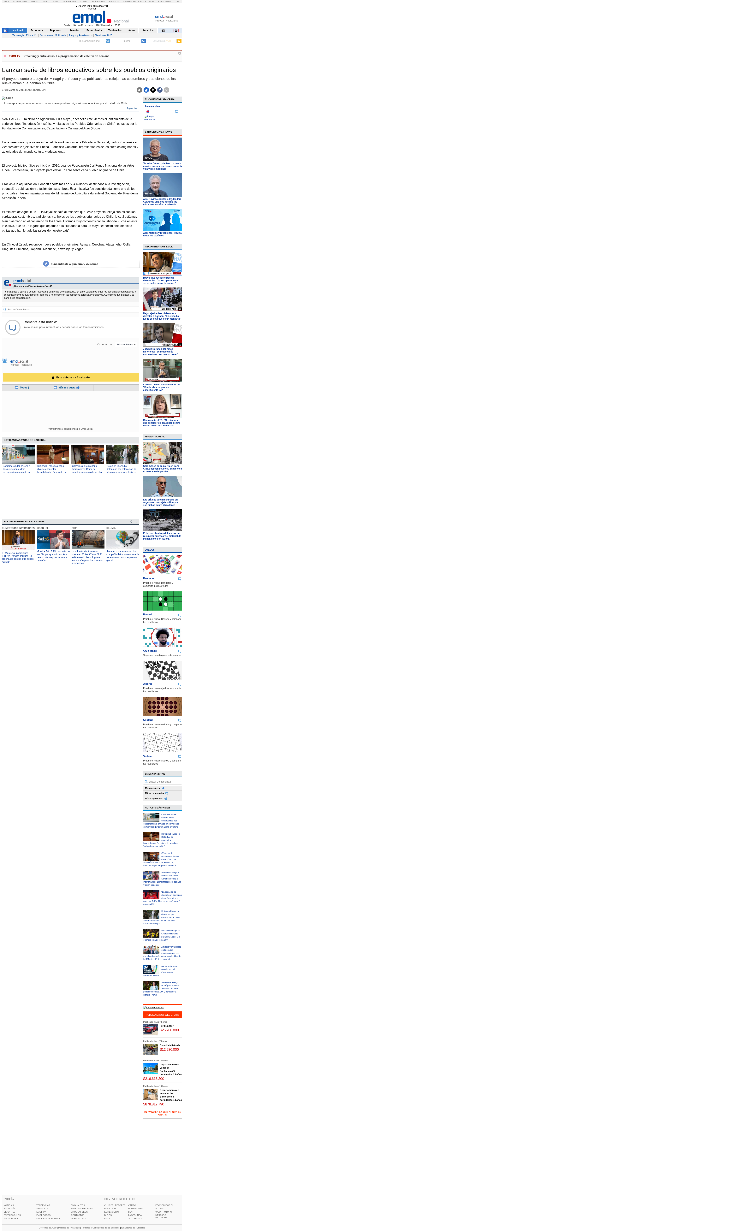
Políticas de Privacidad (69, 1228)
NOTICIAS (9, 1205)
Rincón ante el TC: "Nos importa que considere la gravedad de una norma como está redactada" (161, 423)
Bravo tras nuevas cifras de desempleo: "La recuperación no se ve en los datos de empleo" (161, 280)
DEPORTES (9, 1212)
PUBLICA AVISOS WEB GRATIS (162, 1015)
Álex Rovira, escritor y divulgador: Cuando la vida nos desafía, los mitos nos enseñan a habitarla (162, 202)
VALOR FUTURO (163, 1212)
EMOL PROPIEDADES (82, 1208)
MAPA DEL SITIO (79, 1218)
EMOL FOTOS (43, 1215)
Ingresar (159, 20)
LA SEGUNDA (135, 1215)
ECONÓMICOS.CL (164, 1205)
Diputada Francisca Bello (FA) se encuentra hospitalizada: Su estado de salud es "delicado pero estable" (52, 472)
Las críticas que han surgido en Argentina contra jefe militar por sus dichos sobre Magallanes (160, 502)
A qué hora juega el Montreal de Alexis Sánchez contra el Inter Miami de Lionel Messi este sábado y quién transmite (162, 878)
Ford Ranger (167, 1026)
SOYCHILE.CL (135, 1218)
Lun (177, 2)
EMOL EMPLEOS (79, 1212)
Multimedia (61, 35)
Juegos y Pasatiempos (80, 35)
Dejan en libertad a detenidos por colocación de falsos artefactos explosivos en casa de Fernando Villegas (121, 472)
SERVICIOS (42, 1208)
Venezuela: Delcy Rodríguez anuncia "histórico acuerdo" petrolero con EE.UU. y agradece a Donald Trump (161, 988)
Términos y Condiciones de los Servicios (100, 1228)
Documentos (46, 35)
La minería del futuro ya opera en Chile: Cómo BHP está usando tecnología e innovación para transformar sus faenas (87, 557)
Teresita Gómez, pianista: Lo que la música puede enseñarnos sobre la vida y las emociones (162, 166)
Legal (45, 2)
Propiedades (98, 2)
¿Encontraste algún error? (74, 263)
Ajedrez (147, 683)
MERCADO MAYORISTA (161, 1216)
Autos (83, 2)
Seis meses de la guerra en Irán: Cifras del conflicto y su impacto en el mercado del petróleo (162, 469)
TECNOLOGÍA (11, 1218)
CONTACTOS (77, 1215)
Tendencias (115, 30)
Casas (151, 2)
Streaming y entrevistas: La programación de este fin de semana (66, 56)
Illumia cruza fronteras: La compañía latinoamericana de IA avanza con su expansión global (122, 556)
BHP (74, 528)
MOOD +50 (43, 528)
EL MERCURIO (111, 1212)
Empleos (114, 2)
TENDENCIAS (43, 1205)
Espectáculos (94, 30)
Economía (37, 30)
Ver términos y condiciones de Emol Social (70, 429)
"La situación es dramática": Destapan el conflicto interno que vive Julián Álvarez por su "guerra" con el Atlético (162, 898)
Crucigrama (150, 650)
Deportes (55, 30)
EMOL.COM (110, 1208)
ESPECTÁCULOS (12, 1215)
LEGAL (107, 1218)
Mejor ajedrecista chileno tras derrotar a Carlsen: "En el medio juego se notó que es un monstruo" (162, 316)
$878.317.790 (153, 1104)
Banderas (148, 578)
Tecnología (18, 35)
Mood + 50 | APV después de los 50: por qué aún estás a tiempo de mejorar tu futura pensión (53, 556)
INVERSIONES (135, 1208)
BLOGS (108, 1215)
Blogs (34, 2)
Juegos (150, 549)
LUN (130, 1212)
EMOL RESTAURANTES (48, 1218)
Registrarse (172, 20)
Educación (31, 35)
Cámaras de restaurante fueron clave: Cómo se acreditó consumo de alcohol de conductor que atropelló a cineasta (87, 472)
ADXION (159, 1208)
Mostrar (92, 8)
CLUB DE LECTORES (114, 1205)
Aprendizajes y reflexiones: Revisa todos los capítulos (162, 234)
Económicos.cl (131, 2)
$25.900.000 (169, 1030)
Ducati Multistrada (170, 1045)
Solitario (148, 720)
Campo (55, 2)
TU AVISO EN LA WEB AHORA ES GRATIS (162, 1113)
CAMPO (132, 1205)
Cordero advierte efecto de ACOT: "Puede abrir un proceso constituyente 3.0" (162, 387)
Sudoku (147, 756)
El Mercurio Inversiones (18, 528)
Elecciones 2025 (103, 35)
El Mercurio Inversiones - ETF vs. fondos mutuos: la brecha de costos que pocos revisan (18, 557)
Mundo (74, 30)
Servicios (148, 30)
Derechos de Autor (47, 1228)
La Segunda (164, 2)
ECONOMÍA (9, 1208)
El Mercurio (20, 2)
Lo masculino (152, 106)
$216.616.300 (153, 1079)
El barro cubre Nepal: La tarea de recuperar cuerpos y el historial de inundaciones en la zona (162, 536)
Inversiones (69, 2)
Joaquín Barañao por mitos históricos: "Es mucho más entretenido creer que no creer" (160, 352)
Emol (6, 2)
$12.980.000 (169, 1049)
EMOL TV (41, 1212)
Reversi (147, 614)
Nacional (18, 30)
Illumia (111, 528)
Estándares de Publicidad (133, 1228)
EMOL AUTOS (78, 1205)
